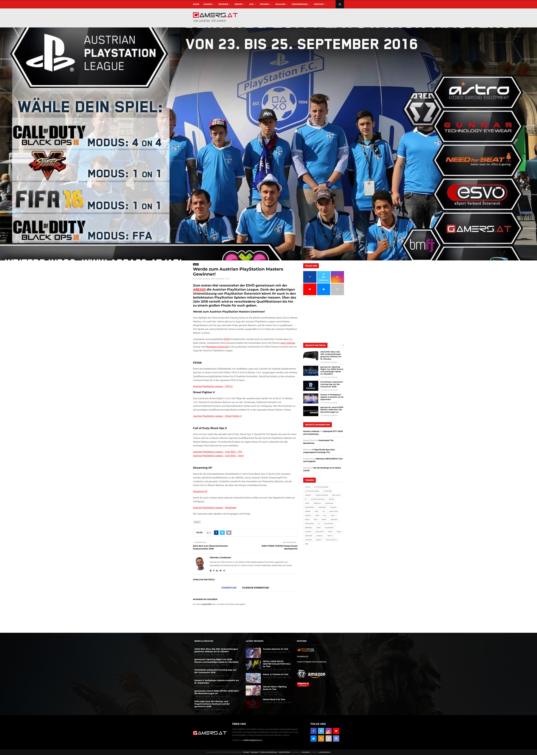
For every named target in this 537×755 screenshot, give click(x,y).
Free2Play (317, 503)
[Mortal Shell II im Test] (253, 703)
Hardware (322, 507)
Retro (318, 527)
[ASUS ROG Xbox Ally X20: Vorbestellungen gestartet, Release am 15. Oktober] (310, 356)
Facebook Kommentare (255, 587)
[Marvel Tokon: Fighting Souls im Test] (253, 690)
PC (319, 523)
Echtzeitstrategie (318, 499)
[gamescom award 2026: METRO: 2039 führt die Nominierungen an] (310, 411)
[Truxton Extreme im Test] (253, 653)
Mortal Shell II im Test (274, 699)
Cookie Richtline (284, 752)
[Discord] (336, 738)
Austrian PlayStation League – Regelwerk (214, 507)
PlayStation (328, 523)
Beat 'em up (336, 495)
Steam (338, 532)
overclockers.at (324, 752)
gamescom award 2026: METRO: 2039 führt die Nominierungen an (331, 409)
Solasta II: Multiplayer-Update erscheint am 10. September (332, 396)
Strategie (308, 536)
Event (307, 503)
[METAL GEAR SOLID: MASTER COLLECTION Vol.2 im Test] (253, 665)
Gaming (207, 4)
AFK (251, 4)
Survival (319, 536)
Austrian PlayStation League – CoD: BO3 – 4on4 (218, 455)
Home (196, 4)
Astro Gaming (287, 343)
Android (308, 495)
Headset (333, 507)
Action (307, 487)
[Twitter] (321, 731)
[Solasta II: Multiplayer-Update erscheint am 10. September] (310, 398)
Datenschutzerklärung (268, 752)
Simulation (319, 532)
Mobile (324, 519)
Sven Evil (269, 669)
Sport (330, 532)
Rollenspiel (329, 527)
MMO (315, 519)
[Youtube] (336, 731)
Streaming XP (200, 491)
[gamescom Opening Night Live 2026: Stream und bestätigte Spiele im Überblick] (310, 371)
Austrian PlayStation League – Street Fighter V (217, 416)
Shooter (308, 532)
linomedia (305, 752)
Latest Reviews (254, 641)
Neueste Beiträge (315, 345)
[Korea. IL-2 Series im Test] (253, 678)
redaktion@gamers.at (252, 740)
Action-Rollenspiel (312, 491)
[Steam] (329, 738)
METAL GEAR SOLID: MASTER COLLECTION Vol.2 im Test (276, 664)
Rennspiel (308, 527)
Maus (333, 515)
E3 (306, 499)
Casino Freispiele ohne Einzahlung (311, 662)
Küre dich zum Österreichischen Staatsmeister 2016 (210, 547)
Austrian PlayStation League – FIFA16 (213, 386)
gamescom (329, 503)
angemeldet (207, 604)
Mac (325, 515)
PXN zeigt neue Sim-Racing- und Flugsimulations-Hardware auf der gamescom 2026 (212, 704)
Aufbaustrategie (321, 495)
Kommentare (229, 587)
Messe (307, 519)
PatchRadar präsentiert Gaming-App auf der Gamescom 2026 (331, 384)
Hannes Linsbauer (203, 279)
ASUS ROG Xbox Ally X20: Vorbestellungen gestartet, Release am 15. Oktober (330, 355)
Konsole (308, 515)
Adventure (328, 491)
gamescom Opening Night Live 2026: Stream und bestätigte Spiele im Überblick (331, 370)
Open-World (309, 523)
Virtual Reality (331, 540)
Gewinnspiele (300, 4)
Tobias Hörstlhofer (272, 692)
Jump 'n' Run (333, 511)
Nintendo (334, 519)
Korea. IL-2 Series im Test (275, 674)
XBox (306, 544)
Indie (316, 511)
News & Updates (203, 641)
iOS (323, 511)
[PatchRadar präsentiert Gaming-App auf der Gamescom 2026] (310, 386)
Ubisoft (319, 540)
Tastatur (308, 540)
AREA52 (199, 289)
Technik (264, 4)
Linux (317, 515)
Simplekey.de (302, 656)
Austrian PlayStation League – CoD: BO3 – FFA (217, 451)
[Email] (313, 738)
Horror (307, 511)
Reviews (223, 4)
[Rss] (321, 738)
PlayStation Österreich (217, 346)
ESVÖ (227, 339)
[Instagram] (329, 731)
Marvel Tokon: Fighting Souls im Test (275, 687)
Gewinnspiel (309, 507)
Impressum (254, 752)
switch (330, 536)
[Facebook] (313, 731)
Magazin (280, 4)
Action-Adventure (321, 487)
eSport (239, 4)
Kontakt (319, 4)
